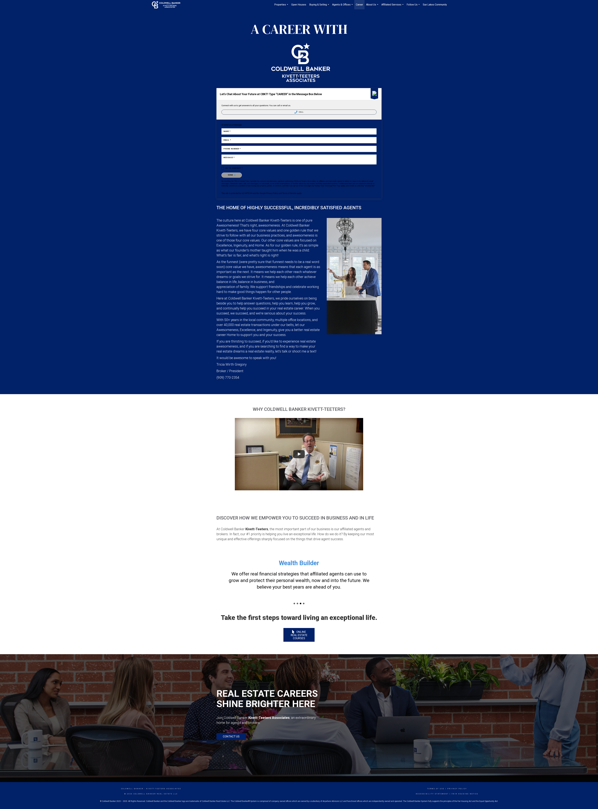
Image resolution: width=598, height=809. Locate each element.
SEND (231, 175)
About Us (372, 6)
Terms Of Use (435, 782)
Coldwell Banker (132, 782)
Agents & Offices (343, 6)
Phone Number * (232, 149)
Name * (227, 131)
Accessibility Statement (432, 787)
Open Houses (298, 4)
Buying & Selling (319, 6)
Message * (229, 158)
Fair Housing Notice (465, 787)
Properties (281, 6)
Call (301, 112)
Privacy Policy (272, 193)
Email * (227, 140)
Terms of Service (289, 193)
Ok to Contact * (234, 168)
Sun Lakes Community (435, 4)
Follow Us (413, 6)
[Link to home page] (167, 4)
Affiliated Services (392, 6)
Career (359, 4)
